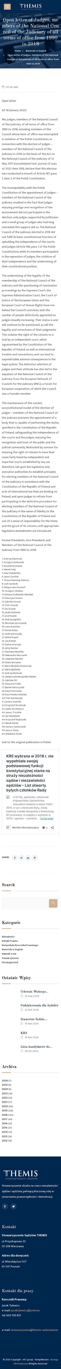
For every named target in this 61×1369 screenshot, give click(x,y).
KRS (24, 1033)
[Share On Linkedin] (28, 858)
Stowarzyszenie (10, 958)
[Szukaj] (53, 903)
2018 (4, 1115)
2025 (5, 1085)
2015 (4, 1127)
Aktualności (8, 937)
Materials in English (12, 949)
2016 (4, 1123)
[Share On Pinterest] (35, 858)
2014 (5, 1132)
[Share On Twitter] (21, 858)
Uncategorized (10, 962)
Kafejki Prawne (10, 941)
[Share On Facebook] (15, 858)
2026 (5, 1080)
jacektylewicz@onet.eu (25, 1310)
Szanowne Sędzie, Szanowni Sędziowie (34, 1020)
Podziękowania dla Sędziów (39, 1005)
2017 (4, 1119)
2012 (4, 1140)
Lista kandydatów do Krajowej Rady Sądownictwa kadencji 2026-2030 (36, 1047)
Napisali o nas (9, 954)
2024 (5, 1089)
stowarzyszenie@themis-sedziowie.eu (34, 1330)
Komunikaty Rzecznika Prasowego (20, 945)
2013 (4, 1136)
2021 (4, 1102)
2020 (5, 1106)
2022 (5, 1098)
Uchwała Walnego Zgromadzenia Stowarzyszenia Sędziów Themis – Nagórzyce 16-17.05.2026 (37, 992)
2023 (5, 1093)
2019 (4, 1110)
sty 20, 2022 (12, 87)
